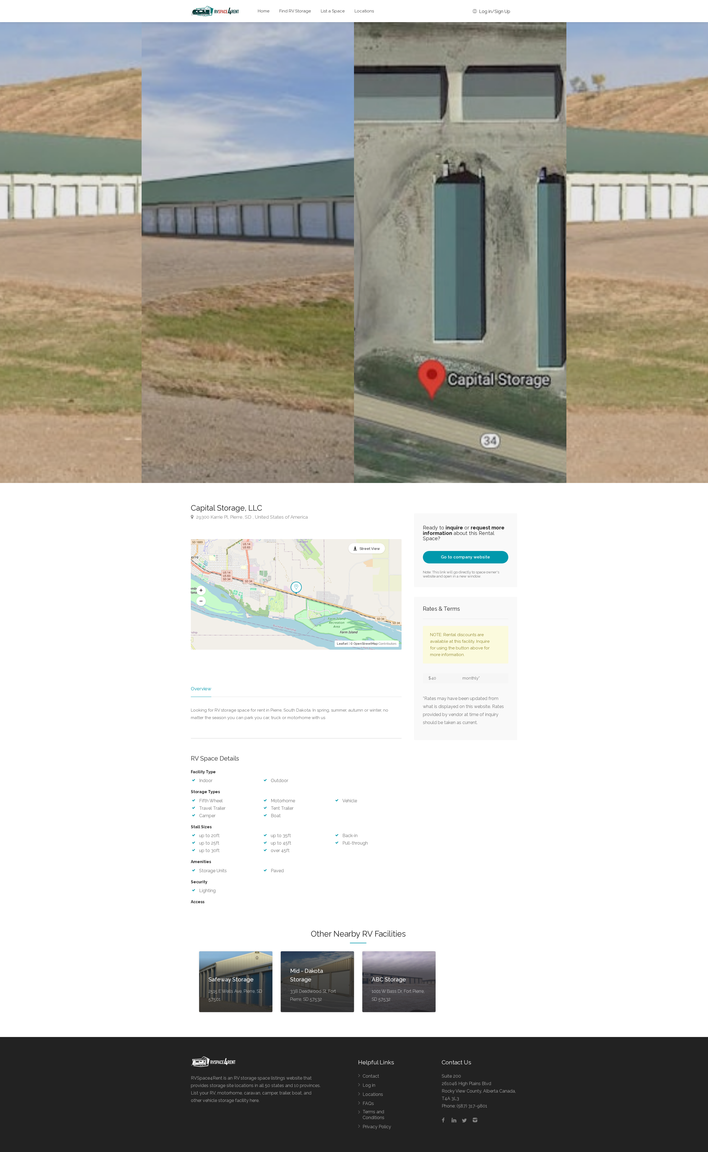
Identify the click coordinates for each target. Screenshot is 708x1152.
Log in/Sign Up (494, 11)
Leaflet (342, 644)
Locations (364, 11)
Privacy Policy (377, 1126)
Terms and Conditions (373, 1114)
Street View (370, 549)
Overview (201, 688)
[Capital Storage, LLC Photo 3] (248, 252)
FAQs (368, 1103)
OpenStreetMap (366, 644)
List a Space (333, 11)
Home (263, 11)
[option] (460, 252)
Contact (371, 1076)
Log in (369, 1085)
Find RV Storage (295, 11)
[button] (201, 590)
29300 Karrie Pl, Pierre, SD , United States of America (251, 517)
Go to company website (465, 557)
